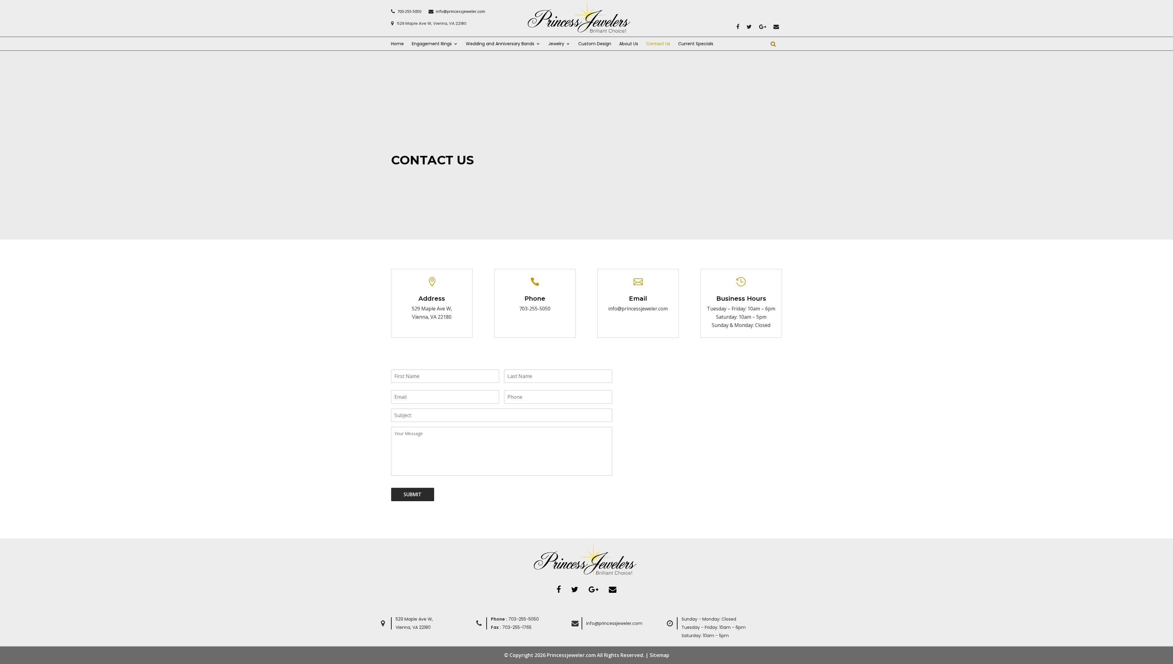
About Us (628, 44)
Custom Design (594, 44)
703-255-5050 (534, 308)
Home (397, 44)
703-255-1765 (511, 627)
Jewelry (556, 44)
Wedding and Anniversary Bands (500, 44)
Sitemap (659, 655)
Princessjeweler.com (571, 655)
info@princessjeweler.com (614, 623)
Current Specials (695, 44)
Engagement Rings (432, 44)
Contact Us (658, 44)
